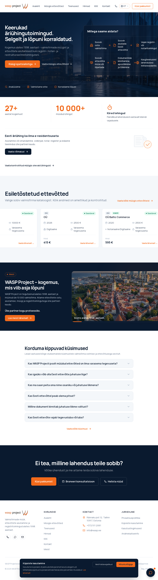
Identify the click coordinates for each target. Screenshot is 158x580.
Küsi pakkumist (142, 6)
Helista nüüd (115, 481)
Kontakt (106, 6)
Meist (47, 549)
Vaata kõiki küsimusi (77, 428)
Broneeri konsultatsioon (80, 481)
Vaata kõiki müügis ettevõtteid (133, 200)
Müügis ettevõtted (54, 6)
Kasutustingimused (131, 528)
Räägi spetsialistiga (21, 64)
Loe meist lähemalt (18, 318)
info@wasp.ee (94, 530)
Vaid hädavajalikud (103, 564)
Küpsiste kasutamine (132, 523)
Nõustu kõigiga (126, 564)
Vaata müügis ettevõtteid (55, 64)
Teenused (73, 6)
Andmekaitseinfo (130, 533)
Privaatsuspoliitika (131, 517)
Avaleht (36, 6)
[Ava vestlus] (150, 572)
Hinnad (86, 6)
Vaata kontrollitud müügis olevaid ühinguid (28, 165)
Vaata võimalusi (16, 151)
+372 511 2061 (94, 525)
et (125, 6)
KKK (96, 6)
